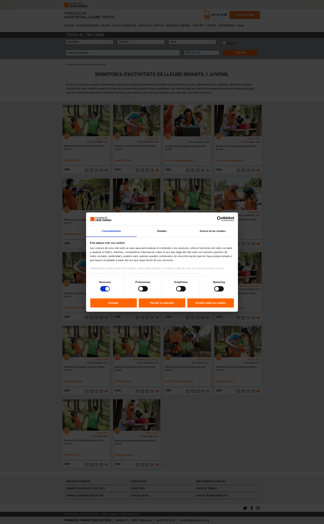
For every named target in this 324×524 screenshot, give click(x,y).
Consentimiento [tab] (111, 231)
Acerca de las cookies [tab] (213, 231)
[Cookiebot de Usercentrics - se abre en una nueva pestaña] (219, 218)
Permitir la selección (162, 302)
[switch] (143, 288)
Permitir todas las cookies (210, 302)
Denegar (113, 302)
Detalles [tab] (162, 231)
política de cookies (190, 273)
